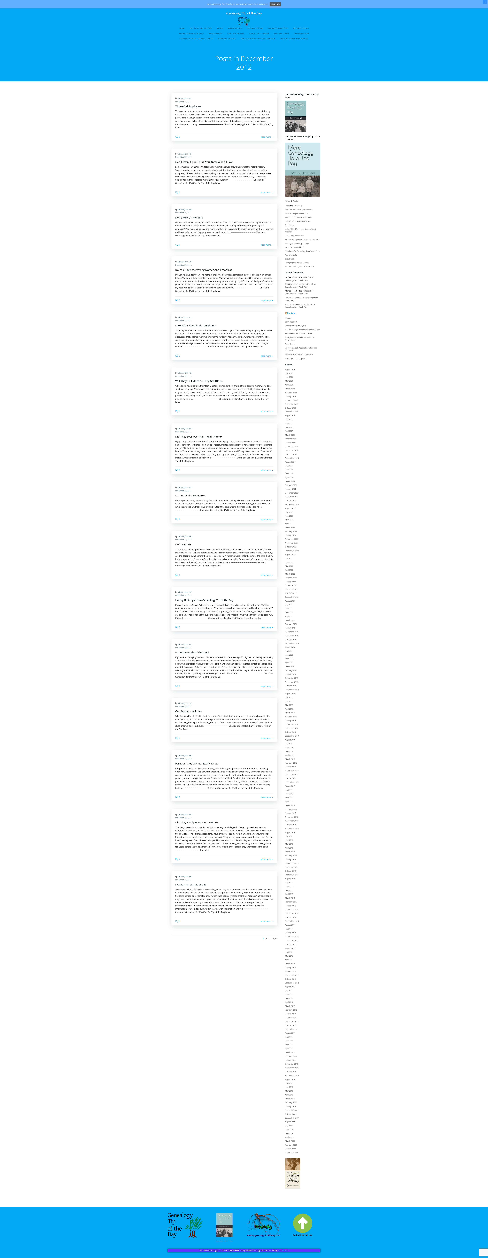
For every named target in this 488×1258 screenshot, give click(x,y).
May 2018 (289, 751)
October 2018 (290, 732)
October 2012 (290, 979)
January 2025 (290, 442)
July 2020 (288, 651)
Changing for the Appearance (297, 262)
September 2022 (292, 551)
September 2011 (292, 1029)
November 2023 (291, 496)
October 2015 (290, 871)
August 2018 (290, 740)
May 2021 (289, 612)
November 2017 (291, 774)
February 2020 (291, 670)
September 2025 (292, 411)
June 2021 (289, 608)
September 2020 (292, 643)
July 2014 (288, 929)
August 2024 (290, 462)
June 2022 (289, 562)
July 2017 (288, 790)
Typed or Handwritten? (294, 247)
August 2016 (290, 832)
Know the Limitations (294, 206)
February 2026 (291, 392)
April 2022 (289, 570)
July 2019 (288, 697)
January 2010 (290, 1106)
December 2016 (291, 817)
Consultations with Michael (294, 38)
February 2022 (291, 577)
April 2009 (289, 1137)
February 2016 (291, 855)
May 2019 (289, 705)
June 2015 (289, 886)
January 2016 (290, 859)
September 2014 (292, 921)
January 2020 (290, 674)
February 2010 (291, 1102)
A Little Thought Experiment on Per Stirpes (302, 329)
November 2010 (291, 1068)
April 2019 (289, 709)
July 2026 (288, 373)
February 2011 (291, 1056)
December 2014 (291, 909)
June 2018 (289, 747)
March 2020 (290, 666)
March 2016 (290, 851)
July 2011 (288, 1037)
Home (182, 28)
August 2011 (290, 1033)
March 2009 (290, 1141)
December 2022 (291, 539)
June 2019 (289, 701)
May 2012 (289, 998)
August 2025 (290, 415)
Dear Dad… (289, 344)
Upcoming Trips (301, 33)
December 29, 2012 (183, 212)
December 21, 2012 (183, 758)
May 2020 (289, 658)
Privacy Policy (215, 33)
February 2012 (291, 1010)
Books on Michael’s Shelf (191, 33)
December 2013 (291, 936)
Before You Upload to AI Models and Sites (302, 239)
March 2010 (290, 1098)
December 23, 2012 (183, 647)
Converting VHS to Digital (295, 326)
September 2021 (292, 597)
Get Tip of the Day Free (201, 28)
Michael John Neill (185, 98)
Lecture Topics (281, 33)
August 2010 (290, 1079)
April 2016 (289, 848)
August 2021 (290, 601)
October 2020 (290, 639)
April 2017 (289, 801)
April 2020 (289, 662)
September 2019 (292, 689)
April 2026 (289, 385)
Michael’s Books (255, 28)
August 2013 (290, 948)
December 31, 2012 (183, 101)
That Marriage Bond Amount (297, 213)
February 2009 (291, 1145)
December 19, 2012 (183, 879)
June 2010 (289, 1087)
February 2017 (291, 809)
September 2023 (292, 504)
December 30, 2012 (183, 157)
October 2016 (290, 824)
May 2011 (289, 1044)
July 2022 (288, 558)
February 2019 (291, 716)
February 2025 (291, 439)
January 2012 (290, 1013)
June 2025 (289, 423)
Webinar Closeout (227, 38)
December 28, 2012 (183, 265)
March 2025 (290, 435)
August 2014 (290, 925)
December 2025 (291, 400)
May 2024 (289, 473)
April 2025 (289, 431)
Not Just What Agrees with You (297, 221)
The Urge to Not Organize (296, 358)
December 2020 (291, 632)
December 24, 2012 (183, 539)
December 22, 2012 (183, 706)
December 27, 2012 (183, 320)
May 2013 (289, 956)
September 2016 (292, 828)
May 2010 (289, 1091)
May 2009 (289, 1133)
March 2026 (290, 388)
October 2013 (290, 944)
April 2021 (289, 616)
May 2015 (289, 890)
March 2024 (290, 481)
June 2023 (289, 516)
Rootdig (291, 313)
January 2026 (290, 396)
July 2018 (288, 743)
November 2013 (291, 940)
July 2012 (288, 990)
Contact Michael (235, 33)
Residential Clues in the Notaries (298, 217)
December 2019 (291, 678)
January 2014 (290, 932)
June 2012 (289, 994)
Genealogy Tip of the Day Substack (258, 38)
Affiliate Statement (259, 33)
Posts (220, 28)
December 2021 (291, 585)
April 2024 (289, 477)
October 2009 (290, 1114)
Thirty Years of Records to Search (299, 354)
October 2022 (290, 547)
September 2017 (292, 782)
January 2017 (290, 813)
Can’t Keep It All (291, 322)
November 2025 (291, 404)
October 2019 (290, 685)
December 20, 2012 (183, 817)
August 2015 (290, 878)
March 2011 (290, 1052)
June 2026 (289, 377)
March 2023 (290, 527)
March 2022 (290, 574)
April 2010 (289, 1095)
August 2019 (290, 693)
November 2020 (291, 635)
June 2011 (289, 1040)
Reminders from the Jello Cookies (299, 333)
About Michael (235, 28)
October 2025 (290, 408)
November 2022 (291, 543)
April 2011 (289, 1048)
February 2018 (291, 763)
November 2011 (291, 1021)
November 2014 (291, 913)
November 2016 (291, 821)
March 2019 (290, 713)
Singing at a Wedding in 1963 (297, 243)
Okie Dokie (289, 259)
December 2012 (291, 971)
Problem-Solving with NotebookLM (299, 266)
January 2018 (290, 766)
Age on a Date (291, 255)
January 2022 (290, 581)
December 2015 (291, 863)
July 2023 (288, 512)
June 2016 (289, 840)
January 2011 (290, 1060)
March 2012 (290, 1006)
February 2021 (291, 624)
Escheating (289, 225)
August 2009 (290, 1121)
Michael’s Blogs (301, 28)
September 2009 (292, 1118)
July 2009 (288, 1125)
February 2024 (291, 485)
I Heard (288, 318)
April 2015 (289, 894)
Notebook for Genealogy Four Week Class (302, 251)
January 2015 (290, 905)
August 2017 (290, 786)
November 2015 (291, 867)
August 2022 (290, 554)
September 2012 (292, 983)
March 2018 (290, 759)
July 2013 (288, 952)
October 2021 (290, 593)
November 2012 (291, 975)
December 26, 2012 (183, 432)
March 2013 (290, 963)
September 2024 (292, 458)
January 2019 (290, 720)
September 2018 (292, 736)
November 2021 (291, 589)
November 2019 (291, 682)
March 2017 (290, 805)
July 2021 (288, 604)
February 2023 (291, 531)
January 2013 (290, 967)
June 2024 (289, 469)
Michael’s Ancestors (278, 28)
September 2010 (292, 1075)
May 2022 (289, 566)
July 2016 (288, 836)
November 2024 (291, 450)
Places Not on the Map (294, 235)
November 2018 (291, 728)
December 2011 (291, 1017)
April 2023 (289, 523)
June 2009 (289, 1129)
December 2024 (291, 446)
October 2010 (290, 1071)
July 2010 (288, 1083)
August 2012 (290, 987)
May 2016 (289, 844)
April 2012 (289, 1002)
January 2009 (290, 1149)
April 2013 (289, 959)
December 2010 (291, 1064)
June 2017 (289, 794)
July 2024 (288, 466)
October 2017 (290, 778)
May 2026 (289, 381)
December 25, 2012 (183, 490)
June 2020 (289, 655)
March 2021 (290, 620)
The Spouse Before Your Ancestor (299, 209)
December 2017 (291, 770)
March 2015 (290, 898)
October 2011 (290, 1025)
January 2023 (290, 535)
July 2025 (288, 419)
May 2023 (289, 520)
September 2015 (292, 875)
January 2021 (290, 628)
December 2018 (291, 724)
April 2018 (289, 755)
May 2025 (289, 427)
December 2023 (291, 493)
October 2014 (290, 917)
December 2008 (291, 1152)
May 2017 (289, 797)
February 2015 (291, 902)
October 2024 (290, 454)
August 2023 (290, 508)
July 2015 (288, 882)
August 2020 (290, 647)
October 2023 (290, 500)
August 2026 (290, 369)
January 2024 (290, 489)
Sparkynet (283, 1250)
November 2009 (291, 1110)
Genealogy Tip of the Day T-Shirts (196, 38)
